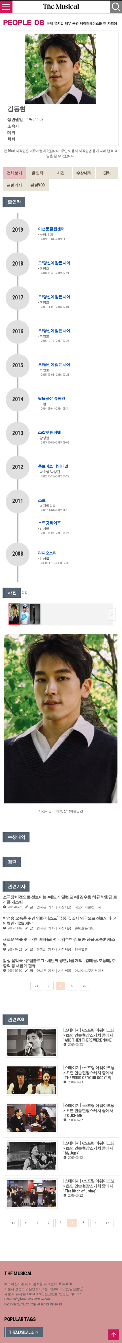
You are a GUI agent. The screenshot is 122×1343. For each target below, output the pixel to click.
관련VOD (37, 185)
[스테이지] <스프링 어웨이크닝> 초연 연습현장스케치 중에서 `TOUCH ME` (89, 1110)
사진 (61, 173)
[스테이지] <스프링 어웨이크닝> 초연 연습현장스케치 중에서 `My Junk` (89, 1148)
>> (84, 986)
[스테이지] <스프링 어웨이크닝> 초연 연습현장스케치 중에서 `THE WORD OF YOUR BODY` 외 (89, 1072)
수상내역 (84, 173)
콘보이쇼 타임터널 (53, 466)
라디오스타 (47, 553)
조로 (41, 500)
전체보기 (14, 173)
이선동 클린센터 (51, 229)
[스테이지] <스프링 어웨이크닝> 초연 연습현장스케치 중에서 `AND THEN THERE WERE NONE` (89, 1035)
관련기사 (14, 185)
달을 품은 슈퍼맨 (51, 398)
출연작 (37, 173)
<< (36, 986)
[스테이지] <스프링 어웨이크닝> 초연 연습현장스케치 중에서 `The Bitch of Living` (89, 1186)
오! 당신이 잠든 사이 (54, 262)
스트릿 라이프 (49, 522)
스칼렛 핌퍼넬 (49, 432)
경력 (107, 173)
